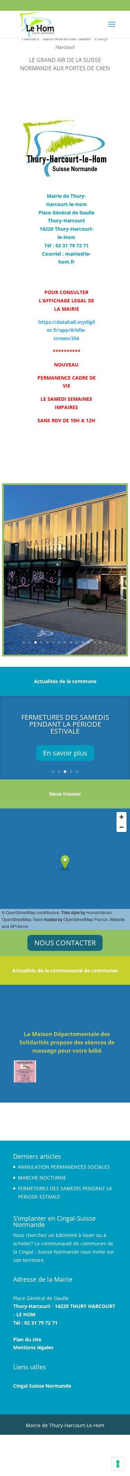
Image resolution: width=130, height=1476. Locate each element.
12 (88, 642)
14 (100, 642)
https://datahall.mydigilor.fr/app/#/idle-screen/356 (66, 330)
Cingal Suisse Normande (42, 1385)
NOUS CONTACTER (65, 942)
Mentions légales (33, 1347)
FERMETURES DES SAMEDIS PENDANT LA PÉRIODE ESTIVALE (65, 724)
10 (77, 642)
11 (82, 642)
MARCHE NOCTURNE (42, 1177)
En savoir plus (65, 753)
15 (106, 642)
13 (94, 642)
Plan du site (27, 1339)
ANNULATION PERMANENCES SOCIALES (64, 1167)
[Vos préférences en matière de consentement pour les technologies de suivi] (117, 1463)
